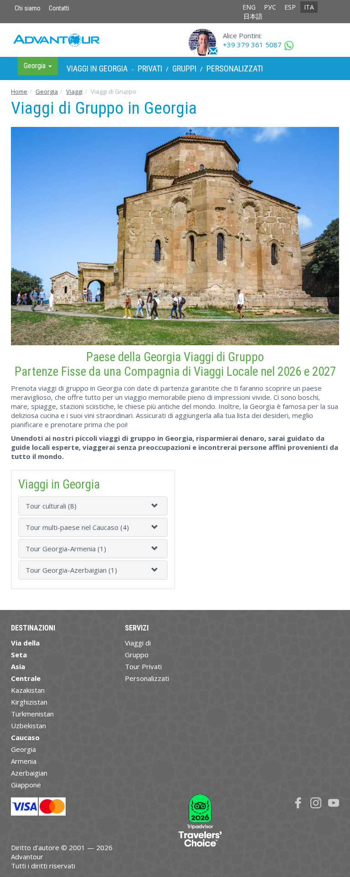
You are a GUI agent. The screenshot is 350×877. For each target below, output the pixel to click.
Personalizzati (234, 68)
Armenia (23, 761)
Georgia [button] (35, 65)
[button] (155, 505)
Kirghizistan (29, 701)
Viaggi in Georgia (97, 68)
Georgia (47, 91)
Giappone (26, 784)
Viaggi (74, 91)
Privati (150, 68)
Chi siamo (28, 8)
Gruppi (184, 68)
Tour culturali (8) (51, 505)
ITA (309, 7)
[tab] (93, 506)
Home (19, 91)
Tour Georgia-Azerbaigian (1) (71, 570)
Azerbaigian (29, 772)
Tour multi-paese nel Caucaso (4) (77, 527)
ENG (249, 7)
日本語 (252, 16)
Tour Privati (143, 666)
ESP (290, 7)
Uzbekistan (28, 725)
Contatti (59, 8)
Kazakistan (28, 690)
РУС (270, 7)
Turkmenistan (32, 713)
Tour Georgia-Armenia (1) (66, 548)
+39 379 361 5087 (252, 44)
